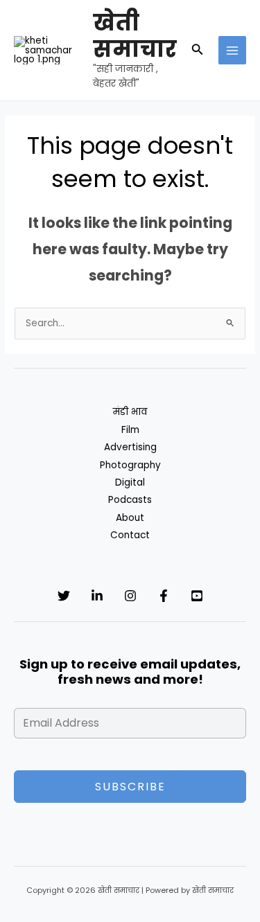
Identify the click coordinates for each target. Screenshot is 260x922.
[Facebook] (163, 595)
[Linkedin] (97, 595)
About (130, 517)
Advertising (130, 447)
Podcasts (130, 499)
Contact (130, 535)
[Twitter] (64, 595)
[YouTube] (197, 595)
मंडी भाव (130, 411)
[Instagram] (130, 595)
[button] (197, 50)
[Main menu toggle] (232, 50)
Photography (130, 465)
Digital (130, 482)
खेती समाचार (135, 35)
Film (130, 429)
